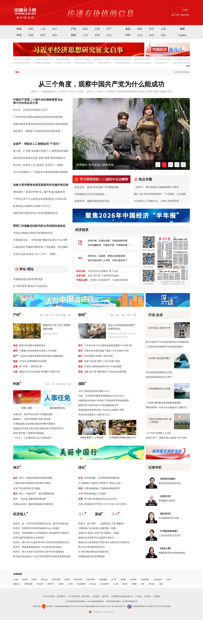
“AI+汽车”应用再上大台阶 (158, 433)
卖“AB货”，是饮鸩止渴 (30, 366)
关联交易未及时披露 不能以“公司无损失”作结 (106, 350)
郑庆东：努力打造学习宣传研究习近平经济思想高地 (38, 552)
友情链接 (147, 596)
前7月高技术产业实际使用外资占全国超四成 (167, 342)
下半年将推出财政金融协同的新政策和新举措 (38, 117)
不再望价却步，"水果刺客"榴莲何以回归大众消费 (40, 240)
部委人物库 (26, 408)
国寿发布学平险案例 (82, 59)
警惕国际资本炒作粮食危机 (172, 553)
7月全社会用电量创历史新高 (33, 361)
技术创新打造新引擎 (182, 59)
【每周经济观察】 (167, 479)
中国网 (34, 580)
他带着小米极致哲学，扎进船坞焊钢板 (109, 280)
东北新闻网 (104, 584)
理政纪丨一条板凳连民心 (43, 91)
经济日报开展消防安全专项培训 (28, 537)
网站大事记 (86, 596)
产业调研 (169, 194)
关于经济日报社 (49, 596)
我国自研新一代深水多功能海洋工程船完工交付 (169, 407)
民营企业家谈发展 (116, 256)
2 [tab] (164, 164)
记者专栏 (155, 467)
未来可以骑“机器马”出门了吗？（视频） (35, 254)
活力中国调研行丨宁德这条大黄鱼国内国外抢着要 (40, 172)
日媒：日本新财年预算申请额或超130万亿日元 (101, 396)
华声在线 (151, 584)
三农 (85, 35)
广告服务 (138, 596)
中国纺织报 (121, 245)
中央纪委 (40, 584)
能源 (85, 28)
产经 (16, 315)
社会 (47, 384)
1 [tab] (158, 164)
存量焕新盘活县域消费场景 (28, 279)
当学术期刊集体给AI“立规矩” (92, 493)
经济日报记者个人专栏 (99, 260)
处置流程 (167, 606)
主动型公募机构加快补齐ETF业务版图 (102, 366)
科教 (58, 384)
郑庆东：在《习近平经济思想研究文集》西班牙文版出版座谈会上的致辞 (48, 523)
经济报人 (19, 514)
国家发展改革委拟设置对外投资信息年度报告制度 (40, 124)
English (182, 35)
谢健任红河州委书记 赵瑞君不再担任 (96, 537)
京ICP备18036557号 (118, 606)
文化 (139, 35)
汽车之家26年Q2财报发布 (22, 59)
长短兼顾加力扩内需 (169, 518)
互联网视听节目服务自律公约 (122, 596)
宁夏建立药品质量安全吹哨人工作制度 (38, 350)
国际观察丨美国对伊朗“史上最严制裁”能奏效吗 (39, 192)
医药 (151, 28)
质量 (97, 35)
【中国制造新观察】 (169, 531)
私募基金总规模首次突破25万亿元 (31, 206)
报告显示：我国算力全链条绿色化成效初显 (36, 131)
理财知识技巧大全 (104, 63)
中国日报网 (56, 580)
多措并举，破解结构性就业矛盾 (92, 201)
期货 (80, 371)
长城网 (60, 584)
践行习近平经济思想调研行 (148, 194)
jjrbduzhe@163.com (177, 284)
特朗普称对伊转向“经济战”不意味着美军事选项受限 (103, 400)
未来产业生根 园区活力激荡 (26, 488)
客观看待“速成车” (167, 500)
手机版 (176, 15)
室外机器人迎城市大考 (159, 328)
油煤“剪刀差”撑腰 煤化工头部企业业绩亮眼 (105, 371)
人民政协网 (157, 580)
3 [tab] (170, 164)
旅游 (151, 35)
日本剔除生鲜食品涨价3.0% (122, 437)
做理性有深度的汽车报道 (84, 63)
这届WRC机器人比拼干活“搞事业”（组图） (99, 533)
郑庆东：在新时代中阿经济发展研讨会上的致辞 (36, 528)
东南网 (133, 584)
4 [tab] (177, 164)
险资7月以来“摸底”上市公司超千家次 (102, 361)
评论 (19, 35)
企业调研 (181, 194)
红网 (142, 584)
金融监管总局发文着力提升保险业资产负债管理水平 (38, 428)
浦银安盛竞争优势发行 (142, 59)
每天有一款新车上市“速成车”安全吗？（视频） (39, 165)
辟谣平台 (51, 584)
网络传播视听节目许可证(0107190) (97, 606)
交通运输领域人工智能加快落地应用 (102, 488)
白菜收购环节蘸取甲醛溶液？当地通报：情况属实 (40, 247)
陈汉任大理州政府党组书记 (91, 547)
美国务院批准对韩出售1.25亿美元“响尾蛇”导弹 (101, 410)
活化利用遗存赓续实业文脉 (159, 372)
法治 (69, 384)
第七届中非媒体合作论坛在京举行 (100, 499)
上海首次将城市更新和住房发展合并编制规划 (41, 356)
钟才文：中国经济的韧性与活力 (30, 110)
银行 (118, 315)
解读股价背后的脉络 (122, 63)
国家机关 (16, 584)
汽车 (127, 35)
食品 (127, 28)
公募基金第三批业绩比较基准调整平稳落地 (34, 424)
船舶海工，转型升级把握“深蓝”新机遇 (31, 419)
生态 (109, 35)
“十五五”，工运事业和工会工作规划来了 (33, 438)
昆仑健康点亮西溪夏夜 (42, 63)
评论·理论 (26, 269)
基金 (54, 35)
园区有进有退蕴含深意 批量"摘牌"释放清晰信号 (39, 158)
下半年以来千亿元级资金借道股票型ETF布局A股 (40, 199)
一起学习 (138, 187)
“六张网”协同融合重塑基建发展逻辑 (163, 403)
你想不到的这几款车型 (181, 63)
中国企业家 (104, 240)
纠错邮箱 (156, 596)
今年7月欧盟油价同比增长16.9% (93, 391)
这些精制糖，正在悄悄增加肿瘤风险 (102, 478)
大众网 (115, 584)
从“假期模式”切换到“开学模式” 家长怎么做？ (100, 483)
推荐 (182, 28)
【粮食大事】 (165, 548)
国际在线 (44, 580)
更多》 (161, 584)
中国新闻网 (145, 580)
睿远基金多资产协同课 (102, 59)
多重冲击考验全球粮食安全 (32, 345)
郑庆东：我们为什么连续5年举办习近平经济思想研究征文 (41, 542)
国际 (30, 28)
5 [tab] (183, 164)
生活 (80, 478)
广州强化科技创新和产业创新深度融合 (164, 346)
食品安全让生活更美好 (143, 63)
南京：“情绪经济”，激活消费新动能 (36, 493)
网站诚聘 (96, 596)
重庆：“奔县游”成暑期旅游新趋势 (29, 499)
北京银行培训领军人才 (43, 59)
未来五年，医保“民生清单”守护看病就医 (97, 187)
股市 (112, 315)
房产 (109, 28)
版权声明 (105, 596)
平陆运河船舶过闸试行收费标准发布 (33, 233)
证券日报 (92, 240)
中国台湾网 (90, 580)
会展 (163, 28)
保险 (123, 315)
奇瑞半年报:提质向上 (63, 59)
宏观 (64, 384)
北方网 (70, 584)
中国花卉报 (108, 245)
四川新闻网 (81, 584)
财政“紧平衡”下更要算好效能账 (103, 275)
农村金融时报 (94, 245)
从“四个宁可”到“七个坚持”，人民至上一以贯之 (81, 91)
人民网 (15, 580)
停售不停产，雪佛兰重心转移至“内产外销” (166, 438)
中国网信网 (28, 584)
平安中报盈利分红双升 (163, 59)
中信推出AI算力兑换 (62, 63)
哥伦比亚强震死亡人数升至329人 (94, 414)
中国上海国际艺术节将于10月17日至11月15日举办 (102, 504)
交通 (97, 28)
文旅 (69, 315)
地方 (54, 28)
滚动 (114, 514)
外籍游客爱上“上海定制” (92, 437)
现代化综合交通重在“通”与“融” (103, 271)
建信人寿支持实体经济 (122, 59)
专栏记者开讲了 (119, 260)
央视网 (66, 580)
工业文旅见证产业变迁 (170, 535)
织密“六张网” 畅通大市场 (159, 91)
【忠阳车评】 (165, 496)
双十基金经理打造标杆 (21, 63)
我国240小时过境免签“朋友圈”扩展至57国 (39, 371)
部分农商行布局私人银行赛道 (98, 356)
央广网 (113, 580)
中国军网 (133, 580)
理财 (134, 315)
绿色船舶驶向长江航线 (159, 388)
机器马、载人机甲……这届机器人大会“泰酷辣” (101, 523)
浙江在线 (92, 584)
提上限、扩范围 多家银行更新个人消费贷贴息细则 (40, 151)
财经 (42, 35)
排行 (81, 514)
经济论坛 (92, 256)
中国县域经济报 (119, 240)
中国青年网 (78, 580)
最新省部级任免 (57, 408)
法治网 (168, 580)
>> (130, 245)
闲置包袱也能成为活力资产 (159, 377)
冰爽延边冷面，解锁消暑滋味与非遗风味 (33, 504)
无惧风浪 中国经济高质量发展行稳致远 (125, 91)
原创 (98, 514)
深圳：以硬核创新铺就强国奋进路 (35, 478)
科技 (73, 35)
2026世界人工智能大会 (146, 201)
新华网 (24, 580)
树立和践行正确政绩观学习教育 (162, 187)
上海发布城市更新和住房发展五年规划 (32, 483)
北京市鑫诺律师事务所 (95, 601)
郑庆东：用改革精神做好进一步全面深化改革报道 (37, 547)
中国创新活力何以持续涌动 (89, 194)
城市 (163, 35)
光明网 (123, 580)
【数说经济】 (165, 513)
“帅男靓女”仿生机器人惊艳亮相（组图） (98, 528)
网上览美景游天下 (162, 63)
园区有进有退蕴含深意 (170, 483)
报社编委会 (61, 596)
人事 (42, 28)
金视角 (102, 256)
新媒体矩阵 (185, 15)
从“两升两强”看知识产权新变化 (30, 286)
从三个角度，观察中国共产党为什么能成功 (101, 84)
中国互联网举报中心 (139, 606)
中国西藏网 (103, 580)
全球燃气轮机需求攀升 (159, 358)
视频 (30, 35)
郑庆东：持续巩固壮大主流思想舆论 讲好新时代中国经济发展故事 (45, 533)
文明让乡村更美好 (169, 201)
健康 (139, 28)
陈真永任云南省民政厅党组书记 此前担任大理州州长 (104, 542)
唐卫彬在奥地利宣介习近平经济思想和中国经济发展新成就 (42, 556)
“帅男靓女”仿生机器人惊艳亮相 (94, 164)
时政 (19, 28)
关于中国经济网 (74, 596)
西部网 (124, 584)
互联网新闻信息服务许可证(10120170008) (69, 606)
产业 (73, 28)
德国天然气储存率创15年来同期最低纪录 (35, 213)
